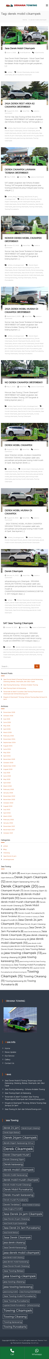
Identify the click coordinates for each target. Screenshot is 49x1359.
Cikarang (20, 196)
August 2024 (7, 746)
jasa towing (40, 649)
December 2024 (9, 739)
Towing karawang (16, 981)
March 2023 (7, 786)
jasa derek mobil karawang (24, 946)
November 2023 (9, 759)
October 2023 (8, 762)
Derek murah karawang (21, 607)
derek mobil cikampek (13, 272)
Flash (45, 1340)
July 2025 (6, 719)
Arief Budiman (25, 52)
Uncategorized (32, 128)
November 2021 (9, 829)
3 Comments (39, 52)
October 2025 (8, 715)
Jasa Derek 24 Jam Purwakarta (27, 348)
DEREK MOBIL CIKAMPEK (18, 445)
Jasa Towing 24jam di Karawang (14, 688)
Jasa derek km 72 (29, 135)
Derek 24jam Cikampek (13, 130)
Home (7, 1048)
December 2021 (9, 826)
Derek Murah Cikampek (30, 542)
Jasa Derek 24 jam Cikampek (32, 272)
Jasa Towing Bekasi (14, 1271)
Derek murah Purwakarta (23, 346)
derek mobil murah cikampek (27, 133)
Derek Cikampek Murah (26, 201)
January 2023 (8, 793)
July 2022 (6, 809)
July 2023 (6, 772)
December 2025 (9, 712)
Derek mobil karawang (33, 898)
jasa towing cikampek (24, 138)
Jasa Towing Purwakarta (18, 967)
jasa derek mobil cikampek (30, 275)
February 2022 (8, 819)
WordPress (34, 1343)
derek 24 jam (10, 873)
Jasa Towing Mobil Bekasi (30, 1292)
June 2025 (7, 722)
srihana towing (20, 972)
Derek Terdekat (10, 916)
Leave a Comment (37, 177)
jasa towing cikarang (14, 1281)
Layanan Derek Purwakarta (14, 1305)
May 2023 (6, 779)
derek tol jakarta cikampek (22, 75)
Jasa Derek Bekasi (32, 932)
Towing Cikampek (35, 207)
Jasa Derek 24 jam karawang (16, 928)
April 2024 (7, 756)
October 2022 (8, 803)
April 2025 (6, 729)
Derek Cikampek (23, 72)
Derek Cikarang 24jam (35, 891)
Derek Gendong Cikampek (27, 471)
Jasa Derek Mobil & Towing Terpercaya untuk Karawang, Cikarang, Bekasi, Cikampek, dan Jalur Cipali (25, 1083)
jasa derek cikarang (14, 1242)
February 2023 (8, 789)
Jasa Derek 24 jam (19, 128)
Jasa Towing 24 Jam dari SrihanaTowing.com (23, 1109)
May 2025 (6, 726)
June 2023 (7, 776)
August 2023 (7, 769)
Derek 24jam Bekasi (11, 1132)
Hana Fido (25, 111)
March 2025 (7, 732)
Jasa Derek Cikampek (12, 275)
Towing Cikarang (15, 1316)
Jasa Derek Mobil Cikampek (20, 48)
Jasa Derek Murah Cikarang (16, 1266)
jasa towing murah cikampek (23, 479)
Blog (14, 196)
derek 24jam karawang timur (23, 267)
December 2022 (9, 796)
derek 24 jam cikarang (28, 199)
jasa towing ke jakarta (27, 652)
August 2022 (7, 806)
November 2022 (9, 799)
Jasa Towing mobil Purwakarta (32, 351)
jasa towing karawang (18, 1286)
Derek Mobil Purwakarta (25, 204)
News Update (10, 1052)
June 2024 (7, 749)
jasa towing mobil (28, 961)
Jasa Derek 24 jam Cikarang (16, 1219)
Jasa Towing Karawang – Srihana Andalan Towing (20, 685)
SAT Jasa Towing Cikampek (18, 623)
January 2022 (8, 823)
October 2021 (8, 833)
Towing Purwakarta (12, 209)
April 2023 (7, 783)
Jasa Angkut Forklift (13, 1209)
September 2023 (9, 766)
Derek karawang (37, 270)
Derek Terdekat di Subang (30, 916)
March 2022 (7, 816)
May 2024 (6, 752)
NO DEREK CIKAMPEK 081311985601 (24, 382)
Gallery (7, 1059)
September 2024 (9, 742)
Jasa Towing (19, 1340)
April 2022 (7, 813)
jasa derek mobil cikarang (14, 1257)
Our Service (9, 1056)
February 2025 (8, 736)
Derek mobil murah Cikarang (17, 1185)
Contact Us (9, 1063)
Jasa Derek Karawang (20, 610)
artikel (10, 72)
